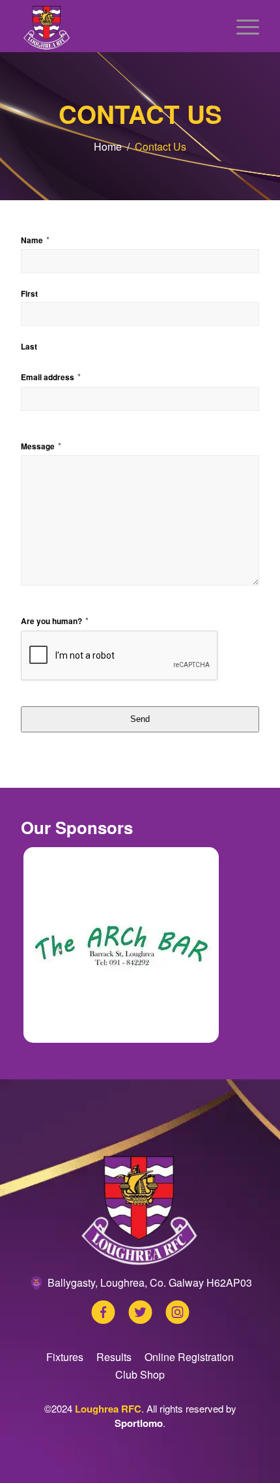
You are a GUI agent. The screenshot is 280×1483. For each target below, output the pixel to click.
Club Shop (140, 1374)
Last (29, 346)
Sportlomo (139, 1423)
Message (41, 446)
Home (108, 146)
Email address (51, 376)
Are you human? (55, 620)
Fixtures (64, 1356)
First (29, 293)
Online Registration (189, 1356)
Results (114, 1356)
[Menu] (241, 26)
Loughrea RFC (108, 1408)
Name (35, 239)
